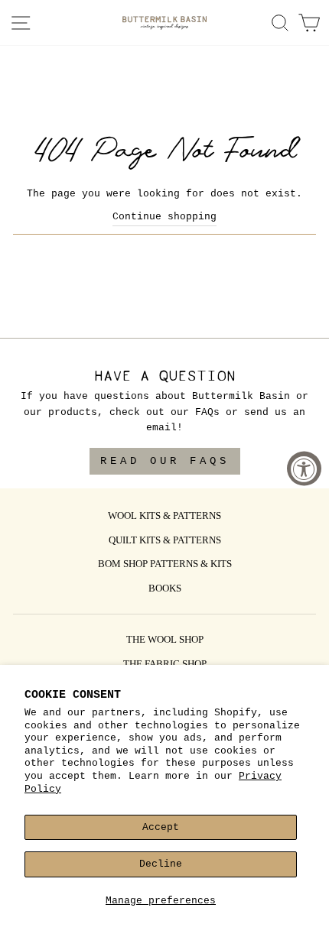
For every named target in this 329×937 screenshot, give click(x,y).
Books (164, 589)
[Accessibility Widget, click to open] (304, 469)
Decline (160, 864)
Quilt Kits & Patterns (165, 541)
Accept (160, 827)
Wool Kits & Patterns (164, 516)
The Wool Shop (165, 640)
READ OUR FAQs (165, 461)
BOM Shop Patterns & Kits (165, 564)
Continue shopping (164, 216)
